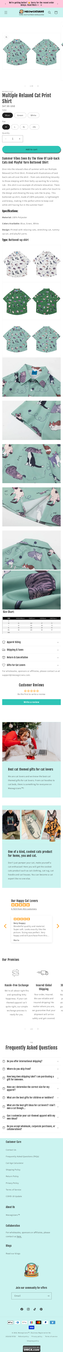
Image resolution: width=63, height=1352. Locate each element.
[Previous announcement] (5, 4)
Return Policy (12, 1176)
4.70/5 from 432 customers (24, 908)
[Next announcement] (57, 4)
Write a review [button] (31, 702)
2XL (34, 127)
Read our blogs (13, 1253)
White (33, 115)
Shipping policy (33, 1341)
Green (20, 115)
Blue (7, 115)
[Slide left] (25, 86)
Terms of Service (13, 1189)
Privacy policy (37, 1336)
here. (19, 1236)
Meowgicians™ (13, 1215)
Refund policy (23, 1336)
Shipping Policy (13, 1169)
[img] (33, 905)
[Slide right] (38, 86)
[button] (6, 12)
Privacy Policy (12, 1183)
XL (24, 127)
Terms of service (51, 1336)
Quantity (6, 133)
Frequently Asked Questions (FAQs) (22, 1156)
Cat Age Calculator (15, 1163)
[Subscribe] (48, 1295)
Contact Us (11, 1149)
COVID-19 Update (14, 1196)
